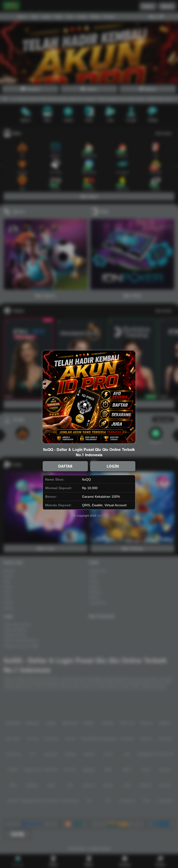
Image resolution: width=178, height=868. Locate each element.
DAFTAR (65, 466)
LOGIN (113, 466)
